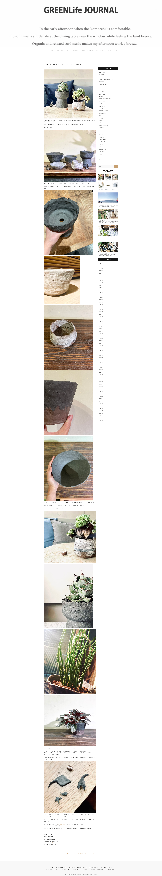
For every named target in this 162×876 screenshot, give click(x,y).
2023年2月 (101, 321)
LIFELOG (100, 161)
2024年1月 (101, 297)
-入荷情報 (101, 146)
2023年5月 (101, 314)
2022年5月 (101, 340)
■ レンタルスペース (102, 87)
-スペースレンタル (102, 91)
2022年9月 (101, 333)
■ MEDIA (100, 159)
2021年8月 (101, 362)
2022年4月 (101, 343)
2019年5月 (101, 403)
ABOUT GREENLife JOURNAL (63, 50)
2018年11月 (101, 415)
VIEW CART (110, 53)
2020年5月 (101, 381)
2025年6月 (101, 280)
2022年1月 (101, 350)
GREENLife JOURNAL (72, 874)
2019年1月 (101, 410)
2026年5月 (101, 265)
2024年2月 (101, 294)
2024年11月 (101, 287)
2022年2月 (101, 348)
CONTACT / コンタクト (100, 53)
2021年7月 (101, 364)
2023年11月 (101, 302)
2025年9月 (101, 278)
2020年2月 (101, 386)
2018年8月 (101, 420)
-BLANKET (101, 134)
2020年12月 (101, 377)
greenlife (46, 67)
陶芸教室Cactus (61, 824)
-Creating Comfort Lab (103, 125)
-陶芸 (100, 115)
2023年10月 (101, 304)
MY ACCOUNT (92, 869)
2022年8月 (101, 335)
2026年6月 (101, 263)
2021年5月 (101, 369)
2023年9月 (101, 307)
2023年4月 (101, 316)
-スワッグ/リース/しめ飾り (104, 76)
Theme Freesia (84, 874)
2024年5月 (101, 292)
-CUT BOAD (101, 127)
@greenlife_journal (52, 842)
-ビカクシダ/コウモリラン (104, 149)
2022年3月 (101, 345)
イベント (100, 156)
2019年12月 (101, 391)
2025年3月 (101, 282)
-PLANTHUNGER (102, 141)
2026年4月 (101, 268)
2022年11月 (101, 328)
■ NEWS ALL (75, 50)
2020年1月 (101, 389)
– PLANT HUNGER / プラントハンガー (70, 53)
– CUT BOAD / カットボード (86, 50)
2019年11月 (101, 393)
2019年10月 (101, 396)
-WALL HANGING (102, 139)
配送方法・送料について (112, 869)
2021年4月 (101, 372)
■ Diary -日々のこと (102, 106)
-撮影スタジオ (102, 88)
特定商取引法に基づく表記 (86, 870)
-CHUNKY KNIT (102, 129)
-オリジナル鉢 (102, 122)
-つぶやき (101, 108)
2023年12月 (101, 299)
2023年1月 (101, 323)
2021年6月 (101, 367)
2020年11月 (101, 379)
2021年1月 (101, 374)
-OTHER (100, 103)
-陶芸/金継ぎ (101, 74)
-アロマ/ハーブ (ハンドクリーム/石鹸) (106, 79)
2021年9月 (101, 360)
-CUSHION (101, 131)
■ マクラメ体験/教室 (103, 84)
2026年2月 (101, 270)
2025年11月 (101, 275)
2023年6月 (101, 311)
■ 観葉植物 (101, 144)
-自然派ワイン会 (102, 81)
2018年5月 (101, 422)
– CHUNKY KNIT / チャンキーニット (103, 50)
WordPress (95, 874)
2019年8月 (101, 398)
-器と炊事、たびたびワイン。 (105, 110)
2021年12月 (101, 352)
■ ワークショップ (102, 72)
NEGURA (100, 154)
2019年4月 (101, 405)
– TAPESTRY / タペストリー (53, 53)
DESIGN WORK (102, 94)
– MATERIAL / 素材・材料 (86, 53)
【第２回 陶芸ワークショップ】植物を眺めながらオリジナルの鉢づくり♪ (81, 853)
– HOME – (51, 50)
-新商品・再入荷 (102, 101)
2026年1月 (101, 273)
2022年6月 (101, 338)
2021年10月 (101, 357)
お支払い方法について (101, 869)
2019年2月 (101, 408)
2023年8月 (101, 309)
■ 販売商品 (101, 120)
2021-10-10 (52, 67)
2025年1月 (101, 285)
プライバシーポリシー (75, 870)
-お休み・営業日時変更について (105, 98)
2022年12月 (101, 326)
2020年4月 (101, 384)
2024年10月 (101, 290)
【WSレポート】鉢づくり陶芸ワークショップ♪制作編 (55, 851)
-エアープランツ (102, 151)
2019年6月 (101, 401)
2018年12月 (101, 413)
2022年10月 (101, 331)
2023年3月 (101, 319)
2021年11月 (101, 355)
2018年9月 (101, 418)
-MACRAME (101, 137)
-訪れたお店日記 (102, 113)
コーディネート (102, 118)
